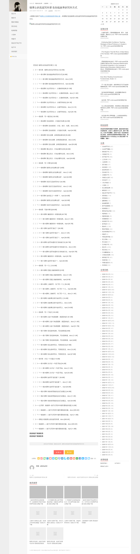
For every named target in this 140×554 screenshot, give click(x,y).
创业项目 (14, 51)
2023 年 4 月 (106, 372)
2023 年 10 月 (106, 357)
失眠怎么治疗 (106, 177)
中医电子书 (105, 154)
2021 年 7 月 (106, 426)
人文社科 (105, 159)
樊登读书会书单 (107, 211)
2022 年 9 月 (106, 390)
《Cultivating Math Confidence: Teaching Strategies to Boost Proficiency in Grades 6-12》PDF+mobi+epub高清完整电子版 (113, 44)
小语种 (13, 35)
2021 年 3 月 (106, 437)
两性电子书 (105, 152)
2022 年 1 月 (106, 411)
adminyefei (43, 466)
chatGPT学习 (106, 146)
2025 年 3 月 (106, 313)
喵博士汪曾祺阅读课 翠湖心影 (50, 16)
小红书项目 (105, 182)
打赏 (70, 452)
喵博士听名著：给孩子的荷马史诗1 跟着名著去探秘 (83, 477)
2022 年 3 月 (106, 406)
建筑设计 (105, 190)
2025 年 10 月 (106, 295)
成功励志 (105, 195)
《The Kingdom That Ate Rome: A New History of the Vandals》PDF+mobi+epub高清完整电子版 (114, 54)
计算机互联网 (106, 255)
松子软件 (117, 463)
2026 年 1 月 (106, 287)
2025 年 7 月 (106, 302)
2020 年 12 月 (106, 444)
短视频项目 (105, 219)
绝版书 (13, 39)
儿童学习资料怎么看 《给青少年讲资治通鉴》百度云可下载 (38, 522)
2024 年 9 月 (106, 328)
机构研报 (14, 30)
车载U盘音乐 (106, 262)
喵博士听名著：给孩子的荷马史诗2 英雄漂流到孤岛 (38, 542)
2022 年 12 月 (106, 382)
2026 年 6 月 (106, 274)
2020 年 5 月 (106, 452)
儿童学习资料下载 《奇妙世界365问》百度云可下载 (72, 522)
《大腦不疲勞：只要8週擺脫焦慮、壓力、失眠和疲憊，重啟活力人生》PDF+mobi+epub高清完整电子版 (114, 34)
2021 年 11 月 (106, 416)
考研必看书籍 (106, 237)
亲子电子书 (105, 157)
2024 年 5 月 (106, 339)
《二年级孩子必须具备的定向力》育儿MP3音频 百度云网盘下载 (72, 502)
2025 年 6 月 (106, 305)
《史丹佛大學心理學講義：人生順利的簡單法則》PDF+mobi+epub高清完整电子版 (113, 116)
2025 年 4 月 (106, 310)
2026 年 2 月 (106, 284)
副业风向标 (105, 170)
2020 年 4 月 (106, 455)
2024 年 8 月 (106, 331)
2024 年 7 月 (106, 333)
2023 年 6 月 (106, 367)
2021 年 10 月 (106, 419)
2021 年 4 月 (106, 434)
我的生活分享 (18, 5)
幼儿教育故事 (106, 188)
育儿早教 (105, 239)
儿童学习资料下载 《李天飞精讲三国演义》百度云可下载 (55, 522)
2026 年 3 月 (106, 282)
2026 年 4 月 (106, 279)
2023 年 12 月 (106, 351)
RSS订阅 (14, 56)
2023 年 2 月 (106, 377)
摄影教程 (105, 201)
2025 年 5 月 (106, 308)
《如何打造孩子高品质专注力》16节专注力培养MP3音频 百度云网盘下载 (90, 502)
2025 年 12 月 (106, 290)
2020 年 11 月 (106, 447)
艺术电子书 (105, 244)
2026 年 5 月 (106, 277)
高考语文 (105, 265)
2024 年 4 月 (106, 341)
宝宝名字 (105, 180)
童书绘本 (105, 224)
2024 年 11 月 (106, 323)
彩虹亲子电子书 (16, 43)
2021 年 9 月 (106, 421)
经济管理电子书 (107, 231)
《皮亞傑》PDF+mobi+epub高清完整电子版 (113, 100)
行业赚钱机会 (106, 252)
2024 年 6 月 (106, 336)
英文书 (13, 14)
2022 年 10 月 (106, 388)
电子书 (13, 47)
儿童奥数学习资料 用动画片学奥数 (90, 522)
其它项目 (105, 164)
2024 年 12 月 (106, 321)
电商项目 (105, 213)
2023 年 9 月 (106, 359)
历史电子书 (105, 172)
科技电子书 (105, 221)
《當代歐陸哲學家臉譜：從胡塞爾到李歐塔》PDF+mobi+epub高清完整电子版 (113, 93)
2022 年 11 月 (106, 385)
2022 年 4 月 (106, 403)
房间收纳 (105, 198)
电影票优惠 (105, 216)
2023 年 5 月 (106, 370)
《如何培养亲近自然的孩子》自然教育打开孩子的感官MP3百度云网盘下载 (38, 502)
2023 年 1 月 (106, 380)
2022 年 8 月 (106, 393)
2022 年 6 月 (106, 398)
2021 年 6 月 (106, 429)
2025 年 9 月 (106, 297)
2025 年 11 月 (106, 292)
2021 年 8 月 (106, 424)
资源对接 (105, 260)
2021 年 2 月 (106, 439)
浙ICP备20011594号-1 (64, 550)
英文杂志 (14, 26)
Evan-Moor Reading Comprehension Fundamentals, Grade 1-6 (111, 78)
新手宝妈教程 (106, 206)
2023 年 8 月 (106, 362)
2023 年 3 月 (106, 375)
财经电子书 (105, 257)
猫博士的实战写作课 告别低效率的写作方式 (53, 7)
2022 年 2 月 (106, 408)
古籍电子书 (105, 175)
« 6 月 (102, 24)
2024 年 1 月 (106, 349)
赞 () (59, 452)
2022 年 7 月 (106, 395)
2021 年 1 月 (106, 442)
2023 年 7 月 (106, 364)
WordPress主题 (51, 550)
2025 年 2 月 (106, 315)
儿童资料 (46, 3)
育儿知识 (105, 242)
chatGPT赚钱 (106, 149)
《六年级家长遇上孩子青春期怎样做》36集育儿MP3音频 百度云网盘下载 (55, 502)
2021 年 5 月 (106, 431)
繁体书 (13, 18)
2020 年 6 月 (106, 449)
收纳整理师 (105, 203)
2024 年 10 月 (106, 326)
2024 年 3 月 (106, 344)
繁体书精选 (15, 22)
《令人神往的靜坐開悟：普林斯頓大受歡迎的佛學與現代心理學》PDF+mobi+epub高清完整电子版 (114, 108)
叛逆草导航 (103, 463)
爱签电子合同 (103, 466)
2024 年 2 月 (106, 346)
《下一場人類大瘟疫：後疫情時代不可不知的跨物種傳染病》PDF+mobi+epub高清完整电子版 (114, 85)
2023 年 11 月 (106, 354)
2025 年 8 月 (106, 300)
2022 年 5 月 (106, 400)
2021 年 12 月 (106, 413)
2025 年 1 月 (106, 318)
